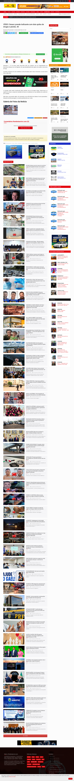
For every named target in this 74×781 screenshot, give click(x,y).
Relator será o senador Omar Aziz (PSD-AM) (34, 195)
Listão (41, 11)
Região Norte (29, 309)
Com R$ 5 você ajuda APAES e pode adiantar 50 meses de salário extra (62, 278)
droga (26, 143)
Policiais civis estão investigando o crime (33, 323)
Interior (18, 11)
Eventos (39, 766)
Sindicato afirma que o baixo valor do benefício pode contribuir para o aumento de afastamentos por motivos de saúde (35, 641)
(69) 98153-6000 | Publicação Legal (56, 763)
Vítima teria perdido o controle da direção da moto (35, 488)
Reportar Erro (45, 117)
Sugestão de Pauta (30, 117)
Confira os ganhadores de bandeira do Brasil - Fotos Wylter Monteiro (62, 343)
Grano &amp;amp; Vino (61, 178)
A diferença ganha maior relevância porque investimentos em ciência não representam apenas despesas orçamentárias (35, 223)
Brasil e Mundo (29, 168)
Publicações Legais (36, 764)
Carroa (62, 89)
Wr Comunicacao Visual (61, 172)
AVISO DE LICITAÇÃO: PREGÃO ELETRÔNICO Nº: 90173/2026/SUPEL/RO (62, 206)
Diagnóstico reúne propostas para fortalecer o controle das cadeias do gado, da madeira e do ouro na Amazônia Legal (35, 350)
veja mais (67, 65)
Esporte (28, 410)
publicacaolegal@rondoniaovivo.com (56, 769)
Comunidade (29, 574)
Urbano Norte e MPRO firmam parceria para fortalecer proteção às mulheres (62, 293)
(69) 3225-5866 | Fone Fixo (54, 758)
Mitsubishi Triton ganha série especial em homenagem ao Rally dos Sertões (62, 257)
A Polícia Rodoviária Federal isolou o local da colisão (35, 499)
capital (23, 143)
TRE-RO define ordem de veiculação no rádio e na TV (28, 17)
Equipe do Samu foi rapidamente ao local (33, 208)
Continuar (70, 778)
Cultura (27, 11)
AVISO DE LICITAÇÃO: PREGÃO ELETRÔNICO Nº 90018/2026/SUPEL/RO (62, 228)
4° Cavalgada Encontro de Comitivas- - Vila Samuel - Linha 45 (63, 330)
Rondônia (19, 143)
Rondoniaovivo (8, 143)
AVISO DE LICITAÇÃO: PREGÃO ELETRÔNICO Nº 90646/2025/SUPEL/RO (62, 198)
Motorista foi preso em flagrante (32, 588)
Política (13, 11)
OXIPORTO (59, 166)
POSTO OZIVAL (60, 148)
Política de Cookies (12, 776)
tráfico (16, 143)
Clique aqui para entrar (25, 127)
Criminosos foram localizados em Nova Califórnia (35, 475)
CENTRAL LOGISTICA (61, 160)
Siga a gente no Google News (37, 32)
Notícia (36, 143)
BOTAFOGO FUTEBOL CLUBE (62, 154)
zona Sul (32, 143)
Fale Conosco (52, 756)
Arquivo (52, 11)
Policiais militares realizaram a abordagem (33, 512)
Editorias (57, 11)
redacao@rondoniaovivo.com (55, 765)
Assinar (14, 1)
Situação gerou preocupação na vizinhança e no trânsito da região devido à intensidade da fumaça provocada (35, 234)
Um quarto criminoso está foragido (32, 398)
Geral (38, 11)
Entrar (11, 1)
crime (13, 143)
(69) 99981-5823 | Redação (54, 760)
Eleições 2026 (47, 11)
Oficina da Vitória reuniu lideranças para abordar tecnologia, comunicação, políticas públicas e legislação (34, 717)
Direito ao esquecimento (38, 117)
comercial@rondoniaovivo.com (55, 767)
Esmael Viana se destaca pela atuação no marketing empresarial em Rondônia (62, 285)
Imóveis (52, 87)
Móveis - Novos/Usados (63, 116)
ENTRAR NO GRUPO (40, 54)
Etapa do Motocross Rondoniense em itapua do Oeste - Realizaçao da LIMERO (62, 351)
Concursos (33, 11)
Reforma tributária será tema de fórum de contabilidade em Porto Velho (62, 271)
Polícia (9, 11)
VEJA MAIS (25, 735)
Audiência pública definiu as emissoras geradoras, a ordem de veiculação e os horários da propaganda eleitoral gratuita (35, 247)
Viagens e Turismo (30, 182)
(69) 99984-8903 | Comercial (55, 761)
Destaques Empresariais (31, 766)
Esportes (23, 11)
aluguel (52, 89)
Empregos (29, 764)
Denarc (29, 143)
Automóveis (63, 87)
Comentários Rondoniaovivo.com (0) (16, 121)
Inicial (5, 11)
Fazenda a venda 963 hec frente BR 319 (54, 119)
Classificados (40, 761)
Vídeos (43, 766)
